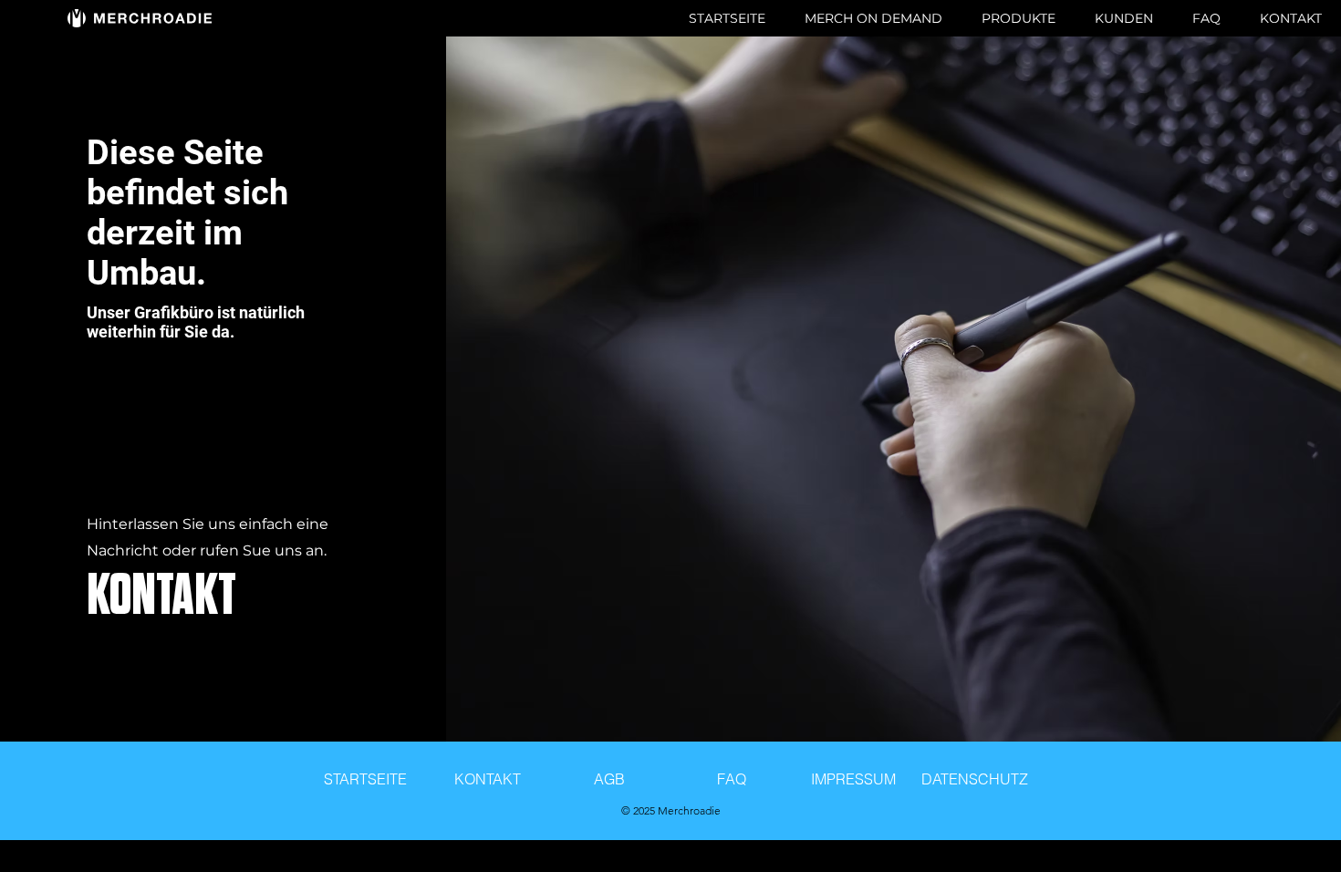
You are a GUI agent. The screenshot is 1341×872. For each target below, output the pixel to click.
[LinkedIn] (264, 730)
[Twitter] (209, 730)
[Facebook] (182, 730)
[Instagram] (236, 730)
